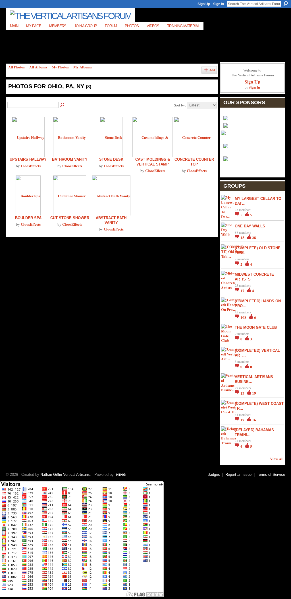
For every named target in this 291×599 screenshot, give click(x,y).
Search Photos (62, 105)
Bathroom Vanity (70, 159)
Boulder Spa (28, 218)
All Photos (16, 67)
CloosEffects (31, 165)
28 (254, 237)
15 (242, 237)
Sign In (218, 4)
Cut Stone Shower (69, 218)
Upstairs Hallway (28, 159)
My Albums (82, 67)
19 (254, 393)
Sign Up (204, 4)
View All (277, 458)
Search (285, 3)
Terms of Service (271, 474)
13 (242, 393)
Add (212, 70)
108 (243, 317)
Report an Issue (238, 474)
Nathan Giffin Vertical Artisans (65, 474)
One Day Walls (250, 226)
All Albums (38, 67)
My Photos (60, 67)
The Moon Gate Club (256, 327)
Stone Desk (111, 159)
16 (254, 419)
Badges (213, 474)
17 (242, 290)
